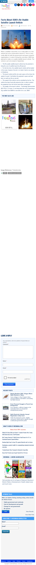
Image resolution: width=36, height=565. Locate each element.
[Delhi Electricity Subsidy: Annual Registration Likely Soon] (5, 417)
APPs (31, 1)
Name (5, 361)
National (24, 480)
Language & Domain (24, 1)
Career (9, 561)
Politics (9, 482)
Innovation (15, 25)
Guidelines (29, 561)
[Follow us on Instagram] (33, 5)
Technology (24, 86)
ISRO (29, 57)
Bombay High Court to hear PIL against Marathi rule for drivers (17, 442)
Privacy (18, 561)
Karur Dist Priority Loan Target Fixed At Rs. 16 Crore (15, 453)
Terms (23, 561)
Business (30, 480)
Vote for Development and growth (13, 504)
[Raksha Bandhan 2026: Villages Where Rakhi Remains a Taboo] (5, 396)
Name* (4, 521)
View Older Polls (29, 514)
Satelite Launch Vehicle (15, 173)
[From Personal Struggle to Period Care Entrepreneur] (5, 406)
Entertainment (16, 482)
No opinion (7, 508)
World (4, 482)
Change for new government (12, 506)
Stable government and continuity (13, 502)
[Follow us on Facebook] (15, 5)
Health (23, 482)
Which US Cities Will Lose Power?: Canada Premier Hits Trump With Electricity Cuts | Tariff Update (17, 433)
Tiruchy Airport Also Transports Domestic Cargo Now (15, 450)
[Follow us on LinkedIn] (24, 5)
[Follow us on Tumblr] (30, 5)
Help (14, 561)
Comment (6, 344)
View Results (30, 511)
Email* (4, 526)
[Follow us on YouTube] (27, 5)
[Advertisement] (18, 149)
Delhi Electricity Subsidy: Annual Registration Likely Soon (19, 415)
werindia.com (9, 480)
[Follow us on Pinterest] (21, 5)
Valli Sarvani (24, 25)
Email (5, 368)
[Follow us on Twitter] (18, 5)
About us (3, 561)
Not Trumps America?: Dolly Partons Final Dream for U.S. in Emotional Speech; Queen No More (16, 438)
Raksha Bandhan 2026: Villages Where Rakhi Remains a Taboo (21, 394)
